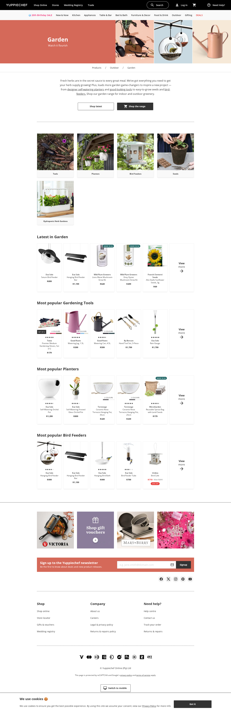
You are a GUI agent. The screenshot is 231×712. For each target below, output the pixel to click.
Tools (55, 173)
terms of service (143, 675)
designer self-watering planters (85, 89)
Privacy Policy (149, 705)
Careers (94, 617)
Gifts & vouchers (45, 624)
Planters (95, 173)
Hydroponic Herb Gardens (55, 221)
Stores (55, 5)
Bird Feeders (135, 173)
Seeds (175, 173)
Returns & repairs (153, 631)
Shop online (43, 611)
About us (95, 611)
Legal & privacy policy (101, 624)
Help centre (150, 611)
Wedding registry (46, 631)
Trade (92, 6)
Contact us (149, 617)
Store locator (43, 617)
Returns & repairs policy (103, 631)
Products (96, 67)
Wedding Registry (73, 5)
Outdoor (114, 67)
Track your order (152, 624)
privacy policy (126, 675)
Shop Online (40, 5)
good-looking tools (121, 89)
